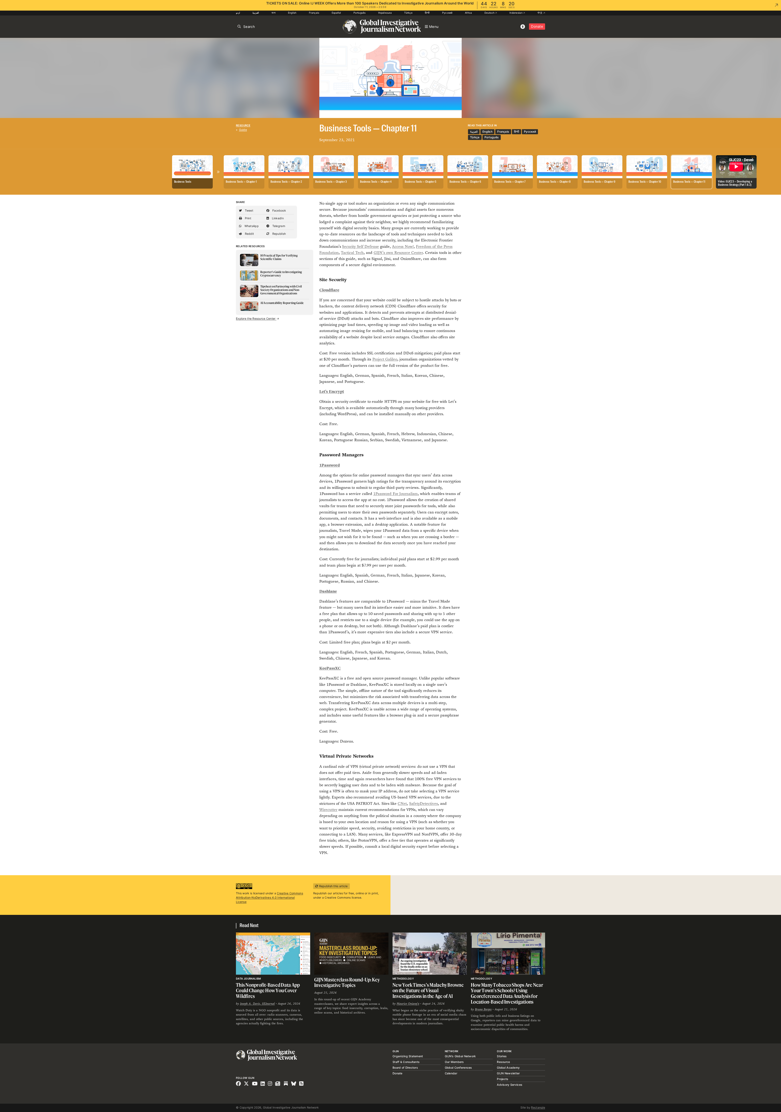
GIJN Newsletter (508, 1073)
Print (247, 218)
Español (336, 12)
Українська (385, 12)
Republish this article (333, 886)
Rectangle (538, 1107)
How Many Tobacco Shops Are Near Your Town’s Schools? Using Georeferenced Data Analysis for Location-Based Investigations (507, 993)
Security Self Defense (360, 246)
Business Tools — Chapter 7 (510, 181)
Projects (502, 1079)
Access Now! (402, 246)
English (292, 12)
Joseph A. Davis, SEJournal (257, 1003)
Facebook (278, 210)
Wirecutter (328, 809)
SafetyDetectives (423, 803)
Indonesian (516, 12)
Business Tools (182, 181)
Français (314, 12)
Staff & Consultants (406, 1062)
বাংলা (274, 12)
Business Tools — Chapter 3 (331, 181)
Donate (537, 26)
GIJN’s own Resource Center (398, 252)
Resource (243, 125)
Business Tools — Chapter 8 (554, 181)
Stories (502, 1056)
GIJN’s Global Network (460, 1056)
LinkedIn (277, 218)
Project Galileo (384, 359)
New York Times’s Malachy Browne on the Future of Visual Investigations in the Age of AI (428, 990)
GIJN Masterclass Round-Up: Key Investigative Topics (347, 982)
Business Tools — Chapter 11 (689, 181)
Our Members (454, 1062)
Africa (468, 12)
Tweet (248, 210)
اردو (238, 12)
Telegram (278, 226)
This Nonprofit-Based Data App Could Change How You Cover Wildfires (268, 990)
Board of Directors (405, 1067)
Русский (447, 12)
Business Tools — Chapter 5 (420, 181)
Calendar (451, 1073)
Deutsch (489, 12)
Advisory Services (509, 1084)
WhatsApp (251, 226)
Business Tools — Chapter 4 (376, 181)
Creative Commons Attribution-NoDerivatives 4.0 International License (269, 897)
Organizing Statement (408, 1056)
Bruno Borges (483, 1009)
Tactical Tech (352, 252)
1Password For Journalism (395, 493)
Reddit (249, 233)
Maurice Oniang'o (408, 1003)
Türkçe (408, 12)
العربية (255, 12)
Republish (278, 233)
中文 (540, 12)
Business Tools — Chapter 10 (644, 181)
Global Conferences (458, 1067)
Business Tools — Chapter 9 (599, 181)
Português (359, 12)
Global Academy (508, 1067)
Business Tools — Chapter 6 (465, 181)
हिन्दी (427, 12)
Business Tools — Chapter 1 (241, 181)
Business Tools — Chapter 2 (286, 181)
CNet (402, 803)
